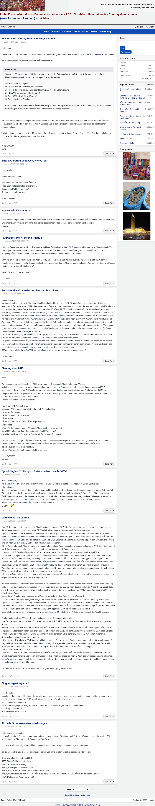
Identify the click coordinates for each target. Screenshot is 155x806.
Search (94, 31)
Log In (151, 27)
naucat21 (8, 241)
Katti (6, 294)
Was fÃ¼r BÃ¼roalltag (130, 123)
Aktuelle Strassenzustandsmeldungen (24, 723)
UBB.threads (148, 800)
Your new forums (8, 27)
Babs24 (7, 372)
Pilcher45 (8, 687)
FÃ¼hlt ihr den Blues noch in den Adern (131, 103)
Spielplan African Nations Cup (131, 90)
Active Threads (81, 31)
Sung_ (6, 42)
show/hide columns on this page (77, 795)
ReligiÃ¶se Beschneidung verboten (131, 110)
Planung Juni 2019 (12, 368)
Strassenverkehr (127, 143)
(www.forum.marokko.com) (17, 18)
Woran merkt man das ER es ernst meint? (132, 117)
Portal (46, 31)
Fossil (6, 727)
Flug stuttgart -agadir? (15, 683)
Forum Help (105, 31)
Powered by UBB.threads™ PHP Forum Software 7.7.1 (77, 805)
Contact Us (137, 800)
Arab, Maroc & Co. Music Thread (131, 128)
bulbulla (7, 164)
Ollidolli (7, 474)
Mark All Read (19, 800)
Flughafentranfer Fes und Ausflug (22, 237)
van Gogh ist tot (127, 139)
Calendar (67, 31)
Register (140, 27)
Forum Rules (6, 800)
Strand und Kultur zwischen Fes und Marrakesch (31, 290)
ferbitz (6, 521)
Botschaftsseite (96, 54)
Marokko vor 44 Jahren (15, 517)
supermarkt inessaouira (16, 210)
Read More (109, 153)
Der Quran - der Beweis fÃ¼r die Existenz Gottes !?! (132, 97)
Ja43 (6, 214)
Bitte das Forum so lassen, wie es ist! (24, 160)
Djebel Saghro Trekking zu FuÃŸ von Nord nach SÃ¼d (34, 471)
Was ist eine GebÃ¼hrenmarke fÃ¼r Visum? (28, 38)
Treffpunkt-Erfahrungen (130, 134)
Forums (55, 31)
